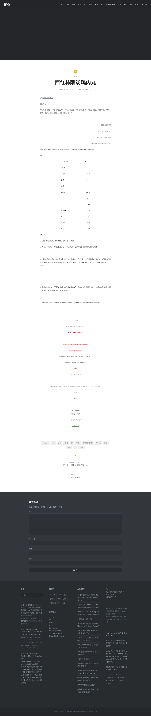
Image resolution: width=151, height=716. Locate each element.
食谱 (69, 447)
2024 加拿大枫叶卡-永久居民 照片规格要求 (88, 646)
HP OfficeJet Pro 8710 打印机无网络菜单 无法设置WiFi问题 (88, 613)
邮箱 (30, 549)
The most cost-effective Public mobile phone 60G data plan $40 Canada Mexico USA (32, 631)
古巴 (114, 597)
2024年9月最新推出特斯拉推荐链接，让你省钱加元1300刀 (88, 624)
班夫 (112, 594)
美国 (107, 597)
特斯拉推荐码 (26, 672)
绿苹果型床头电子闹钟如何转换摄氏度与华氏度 (88, 679)
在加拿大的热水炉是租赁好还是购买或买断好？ (88, 690)
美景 (74, 4)
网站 (30, 559)
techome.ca (53, 628)
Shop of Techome (55, 633)
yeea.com (52, 625)
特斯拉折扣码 (28, 675)
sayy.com (52, 622)
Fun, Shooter (71, 89)
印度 (111, 597)
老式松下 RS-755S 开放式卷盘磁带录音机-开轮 (88, 631)
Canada (52, 595)
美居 (102, 4)
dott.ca (51, 617)
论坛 (119, 4)
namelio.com (110, 675)
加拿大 (52, 599)
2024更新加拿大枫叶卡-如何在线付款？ (87, 653)
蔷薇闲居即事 (111, 4)
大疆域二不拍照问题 (84, 619)
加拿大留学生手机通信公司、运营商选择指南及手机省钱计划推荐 (116, 643)
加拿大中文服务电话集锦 (86, 685)
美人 (85, 4)
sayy (117, 677)
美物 (90, 4)
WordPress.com (92, 712)
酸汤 (105, 443)
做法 (59, 443)
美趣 (96, 4)
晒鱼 (7, 4)
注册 (131, 4)
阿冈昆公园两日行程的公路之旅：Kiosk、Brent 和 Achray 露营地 (88, 597)
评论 (31, 511)
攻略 (59, 599)
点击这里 (24, 624)
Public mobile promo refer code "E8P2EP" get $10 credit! (30, 664)
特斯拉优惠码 (30, 677)
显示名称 (32, 539)
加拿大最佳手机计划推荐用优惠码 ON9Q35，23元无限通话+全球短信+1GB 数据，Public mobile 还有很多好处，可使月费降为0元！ (117, 656)
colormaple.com (55, 631)
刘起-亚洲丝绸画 (83, 659)
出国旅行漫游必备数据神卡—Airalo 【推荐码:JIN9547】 (88, 672)
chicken (45, 443)
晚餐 (66, 443)
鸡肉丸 (81, 447)
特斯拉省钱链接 (32, 680)
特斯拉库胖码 (37, 669)
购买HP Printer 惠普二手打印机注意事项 (88, 664)
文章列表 (144, 4)
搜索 (125, 4)
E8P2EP (24, 621)
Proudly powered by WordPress (64, 712)
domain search (111, 680)
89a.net (52, 620)
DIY (53, 443)
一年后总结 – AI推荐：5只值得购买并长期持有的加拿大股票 (88, 606)
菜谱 (77, 443)
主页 (62, 4)
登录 (136, 4)
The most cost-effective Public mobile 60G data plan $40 (31, 656)
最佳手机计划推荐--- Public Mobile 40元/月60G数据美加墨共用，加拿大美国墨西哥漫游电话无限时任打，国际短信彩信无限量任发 (31, 610)
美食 (68, 4)
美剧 (79, 4)
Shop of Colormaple (56, 636)
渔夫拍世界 (110, 592)
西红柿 (98, 443)
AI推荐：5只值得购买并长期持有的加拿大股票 (87, 639)
